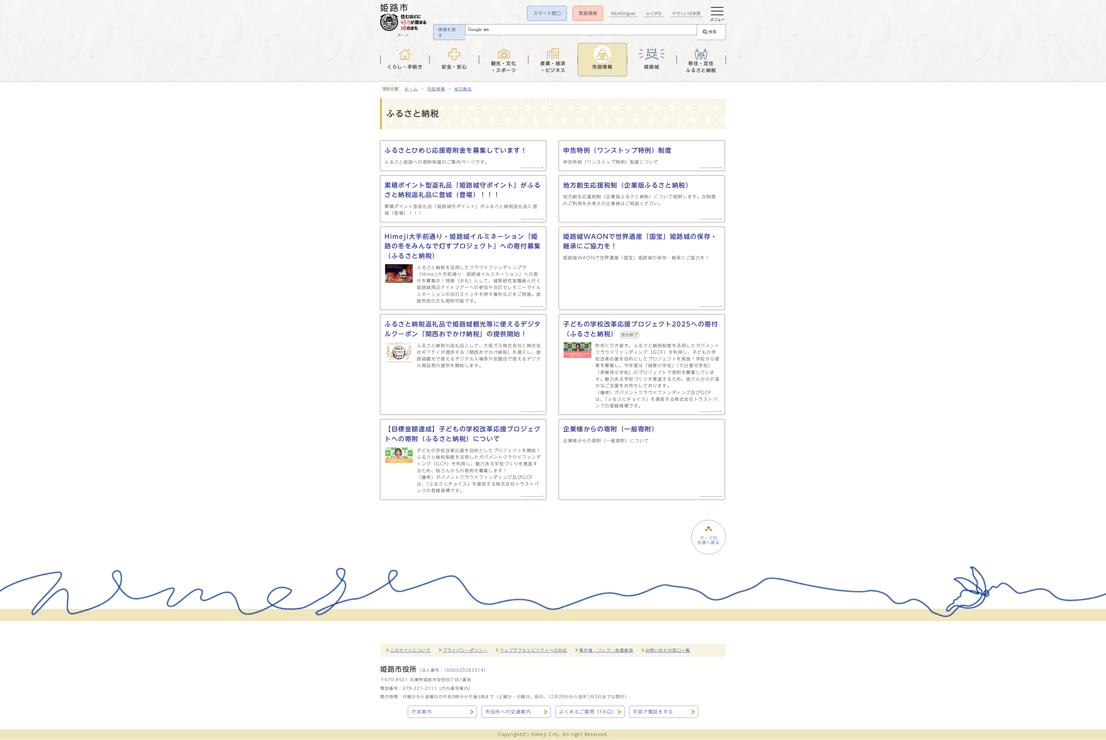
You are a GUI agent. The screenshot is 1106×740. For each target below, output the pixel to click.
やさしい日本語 (686, 14)
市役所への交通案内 (508, 711)
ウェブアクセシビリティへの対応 (533, 650)
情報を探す (447, 32)
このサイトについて (410, 650)
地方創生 (463, 89)
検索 (713, 32)
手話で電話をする (653, 711)
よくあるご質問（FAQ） (588, 711)
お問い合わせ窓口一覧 (667, 650)
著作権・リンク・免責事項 (606, 650)
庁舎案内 (422, 711)
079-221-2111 (420, 688)
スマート (547, 13)
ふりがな (654, 14)
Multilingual (623, 14)
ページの (708, 540)
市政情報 (436, 89)
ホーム (411, 89)
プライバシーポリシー (465, 650)
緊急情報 (588, 13)
